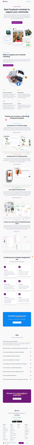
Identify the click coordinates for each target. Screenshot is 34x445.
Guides (18, 427)
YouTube (4, 438)
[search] (27, 1)
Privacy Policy (27, 429)
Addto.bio (11, 432)
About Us (26, 426)
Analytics (11, 427)
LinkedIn (4, 436)
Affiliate (26, 438)
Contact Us (26, 437)
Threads (5, 430)
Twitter (4, 433)
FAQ (25, 435)
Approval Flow (12, 430)
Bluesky (5, 439)
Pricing (26, 427)
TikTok (4, 426)
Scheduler (11, 426)
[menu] (30, 1)
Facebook (4, 432)
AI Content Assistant (13, 433)
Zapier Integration (13, 437)
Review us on (15, 417)
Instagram (4, 427)
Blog (18, 426)
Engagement (12, 429)
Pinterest (4, 435)
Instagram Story (5, 429)
